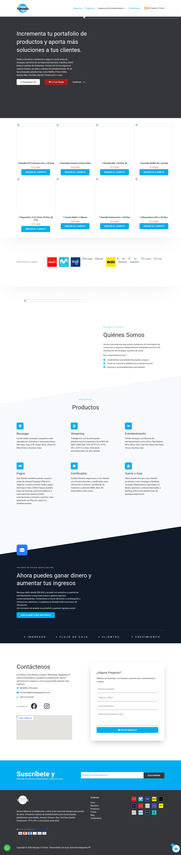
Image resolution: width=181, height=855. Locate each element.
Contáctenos (135, 8)
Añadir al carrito (35, 172)
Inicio (92, 802)
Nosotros (78, 8)
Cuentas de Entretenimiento (110, 8)
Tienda (93, 812)
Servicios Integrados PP (80, 847)
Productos (90, 8)
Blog (92, 815)
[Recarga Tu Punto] (23, 8)
